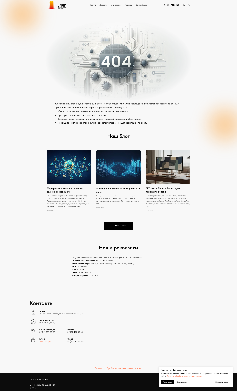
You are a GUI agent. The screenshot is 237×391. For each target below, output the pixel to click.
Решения (128, 5)
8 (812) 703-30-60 (47, 332)
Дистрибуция (141, 5)
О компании (116, 5)
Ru (189, 5)
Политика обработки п (176, 376)
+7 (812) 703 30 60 (171, 5)
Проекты (103, 5)
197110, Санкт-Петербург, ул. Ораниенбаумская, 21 (61, 314)
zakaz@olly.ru (45, 341)
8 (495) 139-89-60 (75, 332)
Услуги (93, 5)
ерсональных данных (193, 376)
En (184, 5)
